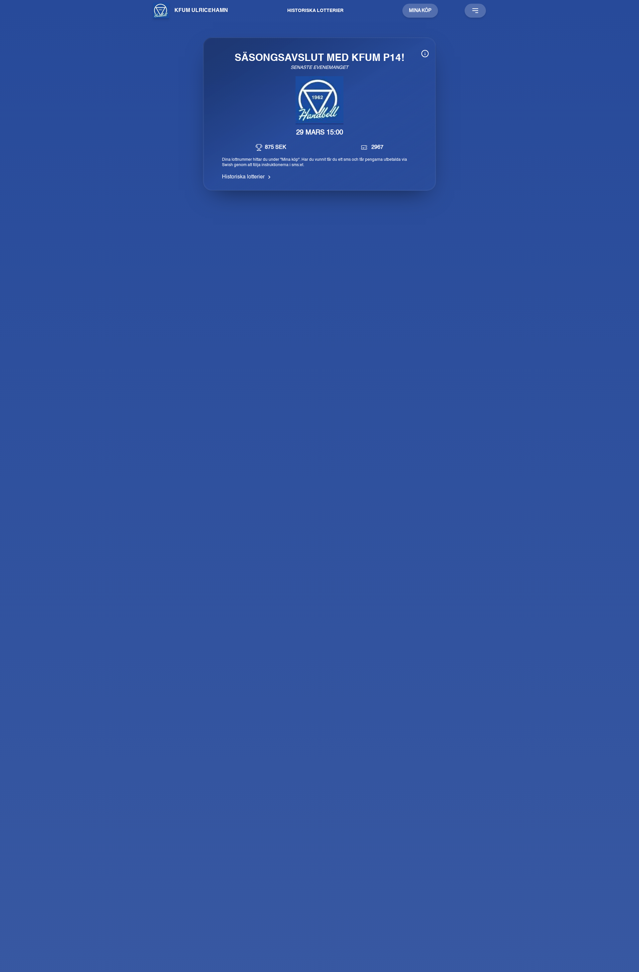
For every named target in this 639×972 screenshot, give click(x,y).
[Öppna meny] (475, 11)
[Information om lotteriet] (425, 53)
